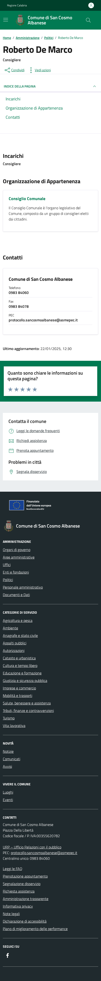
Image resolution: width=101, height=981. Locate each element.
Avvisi (7, 766)
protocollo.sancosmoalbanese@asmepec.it (44, 853)
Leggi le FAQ (12, 868)
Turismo (9, 718)
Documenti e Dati (16, 594)
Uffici (7, 564)
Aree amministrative (19, 557)
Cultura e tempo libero (20, 665)
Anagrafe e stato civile (20, 635)
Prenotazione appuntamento (25, 876)
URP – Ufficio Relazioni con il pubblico (32, 847)
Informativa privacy (18, 906)
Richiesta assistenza (19, 891)
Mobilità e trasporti (17, 695)
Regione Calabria (17, 5)
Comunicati (11, 759)
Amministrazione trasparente (25, 898)
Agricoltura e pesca (17, 620)
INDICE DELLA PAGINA (19, 86)
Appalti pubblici (14, 643)
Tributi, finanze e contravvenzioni (28, 710)
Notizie (8, 751)
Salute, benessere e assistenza (27, 703)
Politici (8, 579)
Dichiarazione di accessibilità (25, 921)
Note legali (11, 913)
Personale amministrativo (23, 587)
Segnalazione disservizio (21, 883)
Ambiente (10, 628)
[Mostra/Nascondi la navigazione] (5, 20)
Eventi (8, 799)
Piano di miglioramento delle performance (35, 929)
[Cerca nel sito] (88, 20)
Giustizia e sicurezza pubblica (25, 680)
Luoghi (8, 792)
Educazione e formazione (22, 673)
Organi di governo (16, 549)
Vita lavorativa (14, 725)
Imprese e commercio (19, 688)
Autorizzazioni (13, 650)
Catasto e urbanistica (19, 658)
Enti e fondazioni (16, 572)
